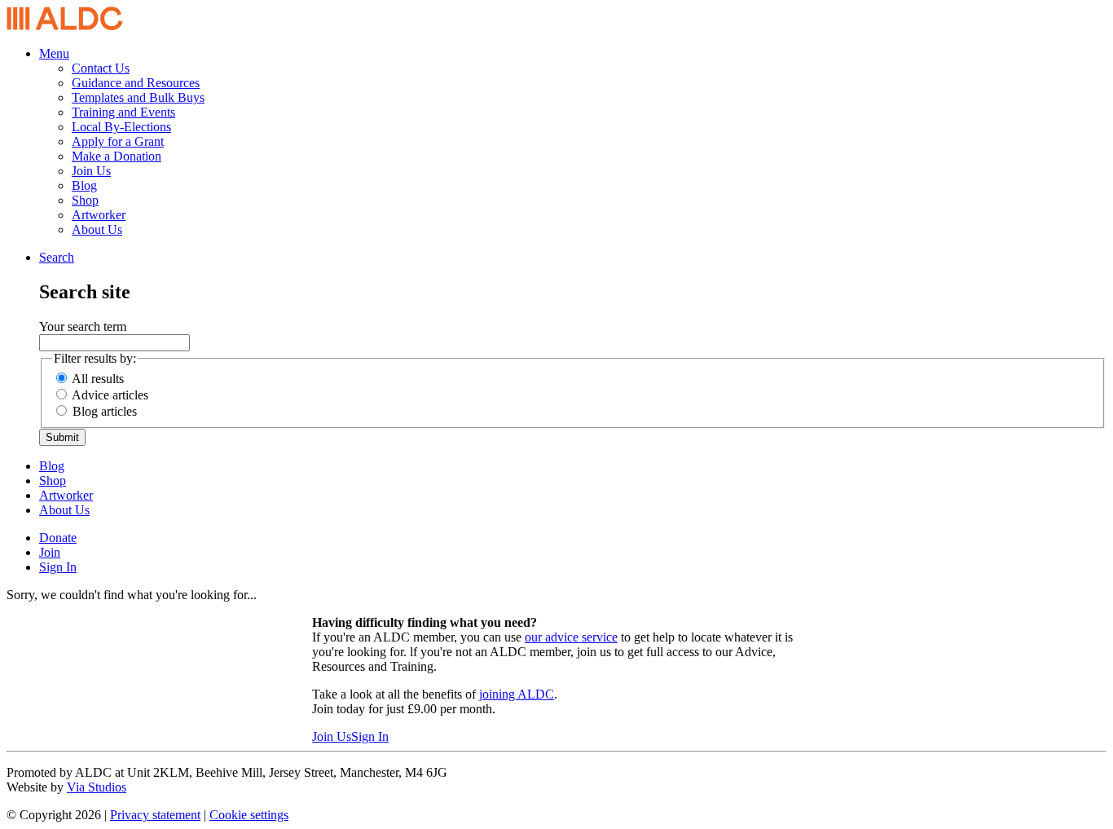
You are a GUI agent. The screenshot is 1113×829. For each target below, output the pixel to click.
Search (56, 257)
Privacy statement (155, 815)
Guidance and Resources (136, 83)
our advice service (571, 637)
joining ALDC (516, 694)
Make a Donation (116, 156)
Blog (84, 185)
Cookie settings (248, 815)
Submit (62, 437)
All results (98, 379)
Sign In (58, 567)
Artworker (98, 215)
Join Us (91, 171)
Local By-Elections (121, 127)
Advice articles (110, 395)
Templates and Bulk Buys (138, 97)
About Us (97, 229)
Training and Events (123, 112)
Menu (54, 53)
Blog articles (105, 411)
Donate (58, 538)
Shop (85, 200)
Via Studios (96, 787)
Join (49, 552)
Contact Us (101, 68)
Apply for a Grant (118, 141)
